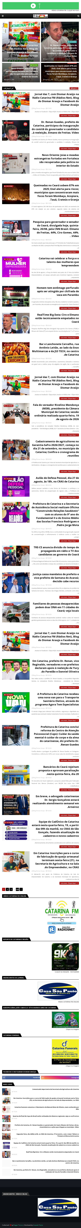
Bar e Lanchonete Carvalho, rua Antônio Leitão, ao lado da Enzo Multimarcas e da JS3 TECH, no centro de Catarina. (55, 349)
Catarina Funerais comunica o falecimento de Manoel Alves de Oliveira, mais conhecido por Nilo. (47, 1108)
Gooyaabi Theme (38, 1225)
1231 (17, 889)
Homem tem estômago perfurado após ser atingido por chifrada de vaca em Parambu (58, 291)
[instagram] (60, 1077)
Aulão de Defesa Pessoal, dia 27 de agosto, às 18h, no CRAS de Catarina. (56, 479)
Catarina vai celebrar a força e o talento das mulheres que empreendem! (59, 262)
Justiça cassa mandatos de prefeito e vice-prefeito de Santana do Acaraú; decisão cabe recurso (56, 577)
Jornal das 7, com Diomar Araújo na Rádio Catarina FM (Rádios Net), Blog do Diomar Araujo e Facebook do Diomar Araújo (22, 48)
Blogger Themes (18, 1225)
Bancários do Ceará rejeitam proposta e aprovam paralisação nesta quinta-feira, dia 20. (58, 770)
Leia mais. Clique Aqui (68, 115)
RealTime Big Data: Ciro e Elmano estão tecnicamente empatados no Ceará (57, 318)
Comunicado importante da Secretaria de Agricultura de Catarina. (55, 1089)
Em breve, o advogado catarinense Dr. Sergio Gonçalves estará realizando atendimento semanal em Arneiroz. (55, 801)
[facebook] (21, 1077)
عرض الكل (73, 88)
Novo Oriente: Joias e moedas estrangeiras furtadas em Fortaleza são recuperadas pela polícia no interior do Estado (22, 72)
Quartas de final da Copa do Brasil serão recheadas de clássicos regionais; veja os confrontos (46, 1116)
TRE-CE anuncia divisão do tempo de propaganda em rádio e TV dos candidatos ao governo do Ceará (56, 550)
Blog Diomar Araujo (39, 108)
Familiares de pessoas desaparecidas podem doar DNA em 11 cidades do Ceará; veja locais (56, 607)
